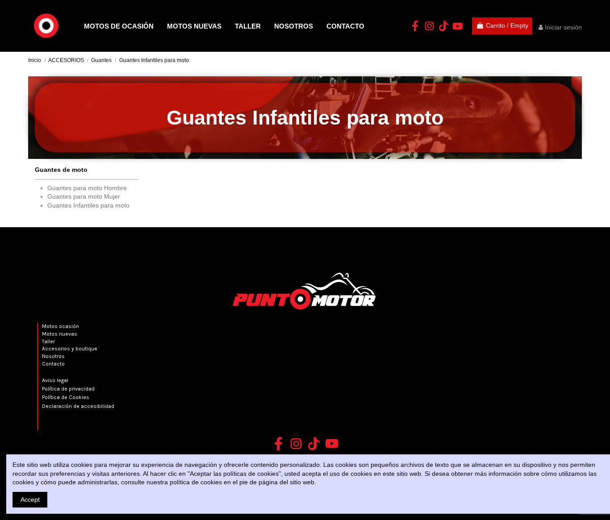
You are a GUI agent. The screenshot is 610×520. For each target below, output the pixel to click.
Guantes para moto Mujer (83, 196)
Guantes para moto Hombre (87, 187)
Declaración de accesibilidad (78, 406)
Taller (48, 341)
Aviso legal (55, 380)
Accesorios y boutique (69, 348)
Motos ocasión (60, 326)
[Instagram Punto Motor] (429, 26)
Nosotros (53, 356)
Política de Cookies (65, 397)
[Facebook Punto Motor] (414, 26)
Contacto (53, 364)
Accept (30, 499)
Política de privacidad (68, 389)
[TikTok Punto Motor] (443, 26)
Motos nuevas (59, 334)
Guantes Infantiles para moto (88, 205)
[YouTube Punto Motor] (457, 26)
